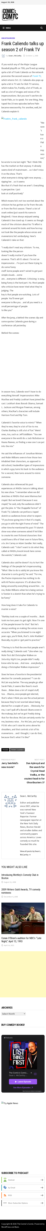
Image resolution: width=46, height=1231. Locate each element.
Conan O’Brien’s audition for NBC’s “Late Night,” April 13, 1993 (21, 940)
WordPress (6, 1227)
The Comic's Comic (25, 1224)
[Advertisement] (23, 974)
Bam (17, 1227)
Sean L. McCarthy (15, 56)
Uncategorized (8, 38)
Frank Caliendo (17, 750)
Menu (8, 28)
